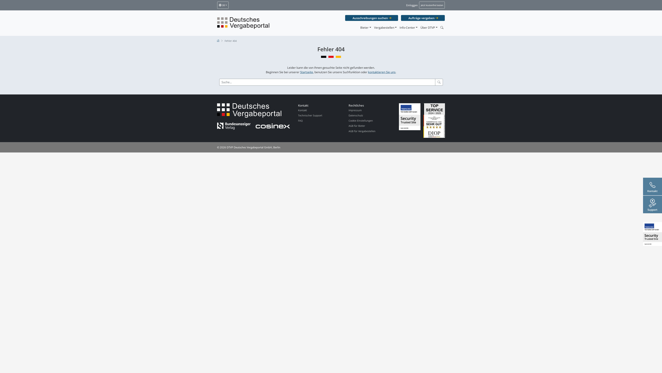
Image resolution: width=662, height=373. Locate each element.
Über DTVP (427, 28)
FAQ (300, 120)
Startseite (306, 72)
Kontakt (302, 110)
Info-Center (407, 28)
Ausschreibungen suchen (370, 18)
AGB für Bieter (357, 125)
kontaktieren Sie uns (381, 72)
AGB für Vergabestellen (362, 131)
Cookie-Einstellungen (361, 120)
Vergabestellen (384, 28)
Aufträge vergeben (421, 18)
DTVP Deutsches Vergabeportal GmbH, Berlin (253, 147)
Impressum (355, 110)
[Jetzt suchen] (442, 27)
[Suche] (439, 82)
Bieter (364, 28)
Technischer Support (310, 115)
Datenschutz (356, 115)
